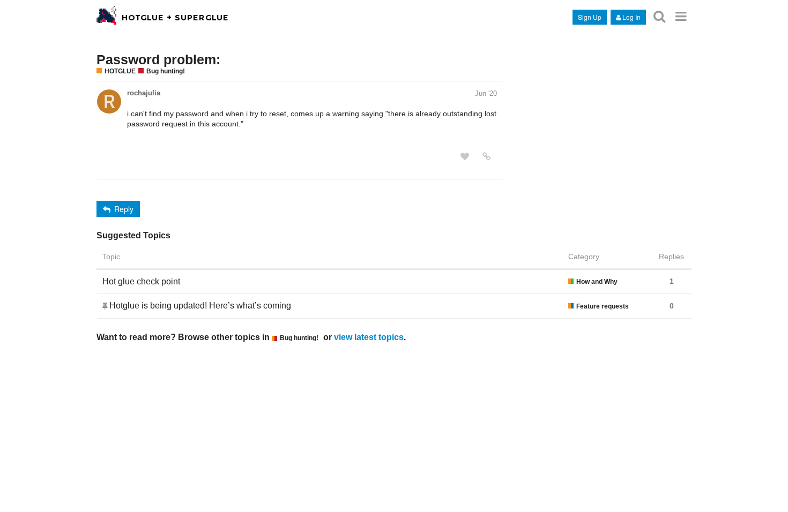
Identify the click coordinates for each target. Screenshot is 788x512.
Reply (123, 209)
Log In (631, 16)
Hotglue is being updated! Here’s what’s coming (200, 305)
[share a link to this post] (486, 156)
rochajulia (143, 93)
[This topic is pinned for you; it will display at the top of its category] (105, 305)
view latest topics (369, 337)
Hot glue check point (141, 281)
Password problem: (158, 59)
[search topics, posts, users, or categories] (659, 16)
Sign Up (589, 16)
